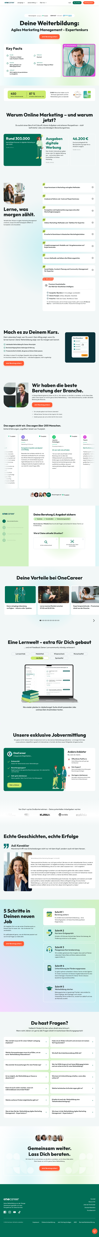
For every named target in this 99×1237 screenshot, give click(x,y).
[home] (9, 2)
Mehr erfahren (14, 785)
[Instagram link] (10, 1212)
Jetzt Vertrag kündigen (64, 1222)
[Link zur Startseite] (19, 1199)
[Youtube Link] (14, 1212)
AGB (75, 1222)
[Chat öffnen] (94, 1231)
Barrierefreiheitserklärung (87, 1222)
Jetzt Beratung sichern (49, 37)
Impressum (36, 1222)
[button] (21, 2)
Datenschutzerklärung (48, 1222)
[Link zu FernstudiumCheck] (61, 16)
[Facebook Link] (5, 1212)
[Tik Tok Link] (19, 1212)
